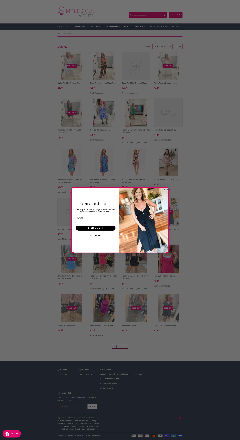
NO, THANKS (96, 235)
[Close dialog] (166, 189)
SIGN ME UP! (95, 228)
